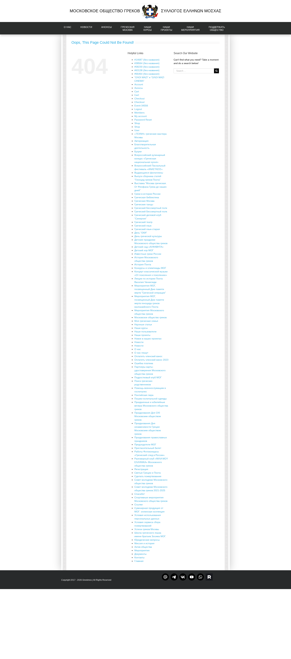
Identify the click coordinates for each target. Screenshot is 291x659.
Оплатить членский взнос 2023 (151, 359)
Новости (138, 342)
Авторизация (141, 141)
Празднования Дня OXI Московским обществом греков (147, 416)
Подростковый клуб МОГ (148, 377)
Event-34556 (141, 105)
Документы (140, 554)
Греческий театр (143, 222)
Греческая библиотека (146, 197)
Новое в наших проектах (147, 338)
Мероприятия (142, 550)
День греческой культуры (148, 236)
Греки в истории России (147, 193)
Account (138, 84)
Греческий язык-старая (147, 229)
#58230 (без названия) (146, 66)
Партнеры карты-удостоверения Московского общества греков (150, 370)
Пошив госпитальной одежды (150, 398)
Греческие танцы (143, 204)
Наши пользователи (145, 331)
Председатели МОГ (145, 444)
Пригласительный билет (147, 448)
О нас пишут (141, 352)
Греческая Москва (144, 201)
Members (139, 112)
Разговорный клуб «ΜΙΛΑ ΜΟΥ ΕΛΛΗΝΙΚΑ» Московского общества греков (151, 462)
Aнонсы (138, 88)
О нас (137, 349)
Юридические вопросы (147, 539)
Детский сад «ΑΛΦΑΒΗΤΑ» (149, 246)
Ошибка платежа (143, 363)
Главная (138, 561)
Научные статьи (143, 324)
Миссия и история (144, 543)
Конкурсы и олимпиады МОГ (150, 268)
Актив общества (143, 547)
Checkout (139, 98)
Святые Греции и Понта (147, 472)
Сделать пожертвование (147, 476)
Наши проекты (142, 335)
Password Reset (143, 119)
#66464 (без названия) (146, 73)
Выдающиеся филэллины (148, 172)
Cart (136, 91)
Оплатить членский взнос (148, 356)
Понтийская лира (143, 395)
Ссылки (138, 504)
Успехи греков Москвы (146, 529)
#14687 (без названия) (146, 59)
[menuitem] (69, 28)
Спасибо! (139, 494)
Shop (137, 123)
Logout (138, 109)
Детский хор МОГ (144, 250)
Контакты (139, 557)
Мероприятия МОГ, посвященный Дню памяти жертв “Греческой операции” (150, 289)
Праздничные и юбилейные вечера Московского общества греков (151, 406)
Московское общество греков (150, 317)
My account (140, 116)
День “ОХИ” (140, 232)
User (136, 130)
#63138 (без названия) (146, 70)
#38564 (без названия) (146, 63)
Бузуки (138, 151)
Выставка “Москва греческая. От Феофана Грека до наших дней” (150, 187)
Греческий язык (142, 225)
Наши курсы (141, 328)
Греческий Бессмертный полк (150, 208)
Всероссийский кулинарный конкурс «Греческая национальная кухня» (149, 158)
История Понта (142, 264)
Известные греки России (147, 254)
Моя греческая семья (146, 321)
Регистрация (141, 469)
